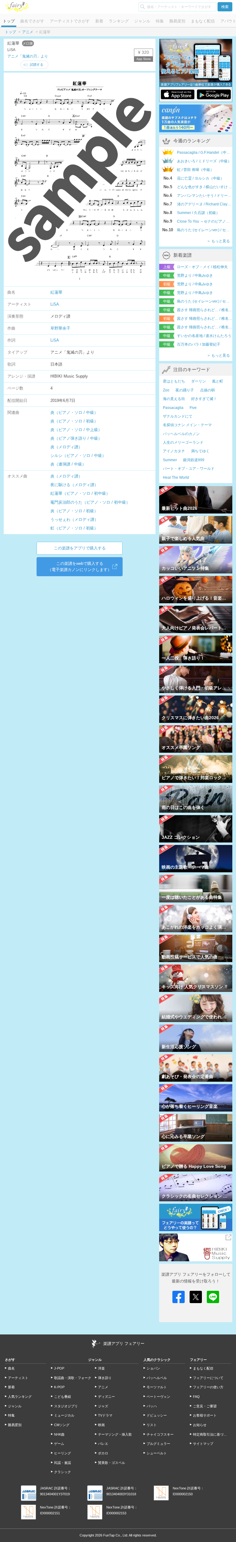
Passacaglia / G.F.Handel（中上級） (204, 152)
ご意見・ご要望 (205, 1406)
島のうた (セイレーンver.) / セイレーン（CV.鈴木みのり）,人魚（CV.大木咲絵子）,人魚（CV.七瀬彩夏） (204, 301)
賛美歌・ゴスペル (111, 1463)
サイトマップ (203, 1443)
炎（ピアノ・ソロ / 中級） (74, 412)
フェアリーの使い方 (208, 1387)
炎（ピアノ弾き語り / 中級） (76, 438)
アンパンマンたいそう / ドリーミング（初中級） (204, 195)
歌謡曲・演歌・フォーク (72, 1378)
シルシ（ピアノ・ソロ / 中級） (78, 455)
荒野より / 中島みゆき (195, 275)
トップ (9, 21)
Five (193, 408)
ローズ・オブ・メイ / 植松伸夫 (202, 267)
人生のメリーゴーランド (183, 442)
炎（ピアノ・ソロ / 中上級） (76, 429)
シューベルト (157, 1453)
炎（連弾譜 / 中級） (68, 464)
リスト (152, 1425)
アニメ (27, 32)
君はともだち (174, 381)
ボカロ (103, 1453)
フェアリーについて (208, 1378)
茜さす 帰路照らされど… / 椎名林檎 (204, 310)
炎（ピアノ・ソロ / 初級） (74, 421)
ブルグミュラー (158, 1443)
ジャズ (103, 1406)
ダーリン (198, 381)
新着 (99, 21)
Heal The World (176, 477)
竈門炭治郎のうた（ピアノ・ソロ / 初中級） (90, 502)
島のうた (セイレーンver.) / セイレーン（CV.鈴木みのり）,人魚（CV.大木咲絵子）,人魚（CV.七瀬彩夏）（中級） (204, 230)
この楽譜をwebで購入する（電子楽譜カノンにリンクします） (80, 566)
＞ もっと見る (218, 241)
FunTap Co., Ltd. (115, 1535)
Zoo (166, 390)
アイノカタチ (174, 451)
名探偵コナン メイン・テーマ (187, 425)
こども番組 (62, 1396)
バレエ (103, 1443)
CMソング (61, 1425)
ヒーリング (62, 1453)
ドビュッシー (157, 1415)
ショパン (153, 1368)
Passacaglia (173, 408)
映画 (101, 1425)
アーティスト (18, 1378)
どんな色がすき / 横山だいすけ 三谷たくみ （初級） (204, 187)
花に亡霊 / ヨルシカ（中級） (200, 178)
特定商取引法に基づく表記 (212, 1434)
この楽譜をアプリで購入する (80, 548)
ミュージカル (64, 1415)
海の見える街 (174, 399)
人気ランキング (20, 1396)
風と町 (217, 381)
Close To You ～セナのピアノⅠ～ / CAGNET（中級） (204, 221)
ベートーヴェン (158, 1396)
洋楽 (101, 1368)
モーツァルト (157, 1387)
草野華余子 (60, 328)
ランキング (119, 21)
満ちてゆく (200, 451)
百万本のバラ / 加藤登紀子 (198, 344)
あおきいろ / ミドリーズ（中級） (204, 161)
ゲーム (59, 1443)
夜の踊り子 (184, 390)
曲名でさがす (32, 21)
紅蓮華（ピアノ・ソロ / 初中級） (80, 493)
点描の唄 (207, 390)
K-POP (59, 1387)
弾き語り (105, 1378)
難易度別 (177, 21)
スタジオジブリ (66, 1406)
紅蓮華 (56, 292)
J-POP (59, 1368)
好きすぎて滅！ (204, 399)
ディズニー (106, 1396)
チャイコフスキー (160, 1434)
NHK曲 (59, 1434)
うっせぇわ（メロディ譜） (74, 519)
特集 (160, 21)
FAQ (196, 1396)
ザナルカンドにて (177, 416)
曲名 (11, 1368)
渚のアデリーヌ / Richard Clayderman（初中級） (204, 204)
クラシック (62, 1472)
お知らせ (199, 1425)
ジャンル (142, 21)
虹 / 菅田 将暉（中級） (195, 170)
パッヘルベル (157, 1378)
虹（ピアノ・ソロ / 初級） (74, 528)
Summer (170, 460)
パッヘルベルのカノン (181, 434)
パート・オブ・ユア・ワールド (188, 468)
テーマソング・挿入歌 (115, 1434)
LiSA (54, 304)
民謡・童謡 (62, 1463)
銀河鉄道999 (193, 460)
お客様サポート (205, 1415)
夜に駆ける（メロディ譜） (74, 484)
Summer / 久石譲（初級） (198, 213)
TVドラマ (105, 1415)
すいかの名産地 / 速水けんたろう (204, 336)
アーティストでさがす (70, 21)
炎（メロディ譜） (66, 447)
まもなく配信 (203, 21)
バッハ (152, 1406)
